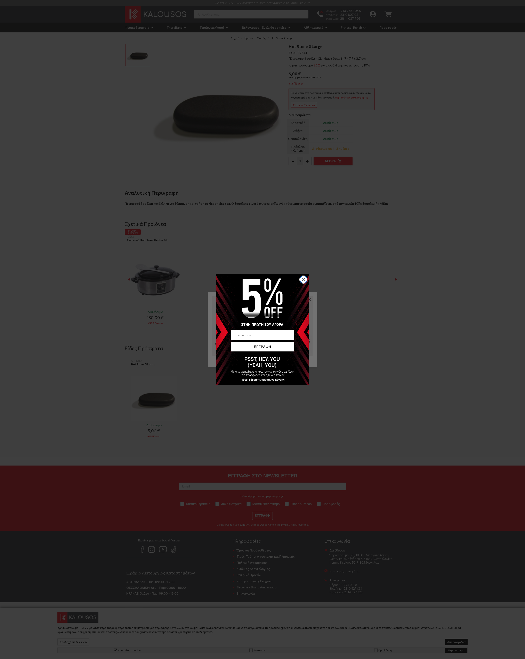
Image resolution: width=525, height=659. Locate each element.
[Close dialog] (303, 279)
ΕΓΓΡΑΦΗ (262, 347)
